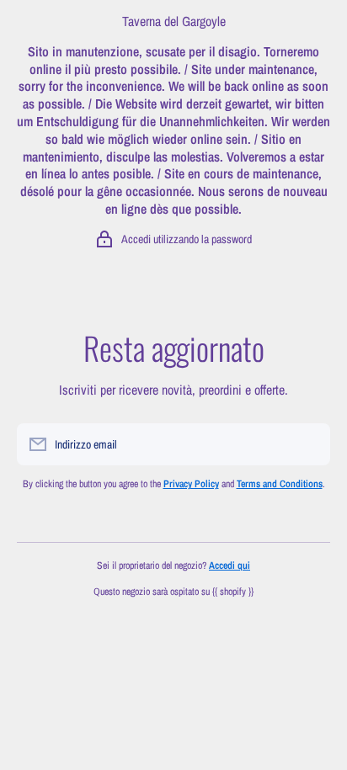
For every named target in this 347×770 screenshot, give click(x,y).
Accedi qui (229, 565)
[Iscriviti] (309, 444)
